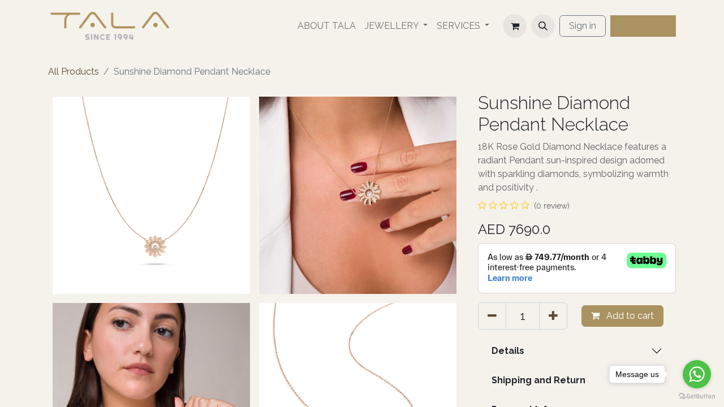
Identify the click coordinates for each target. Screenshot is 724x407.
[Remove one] (492, 316)
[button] (543, 26)
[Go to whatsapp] (697, 374)
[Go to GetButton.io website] (697, 395)
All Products (73, 71)
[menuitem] (326, 26)
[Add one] (553, 316)
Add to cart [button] (629, 315)
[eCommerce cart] (515, 26)
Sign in (582, 25)
